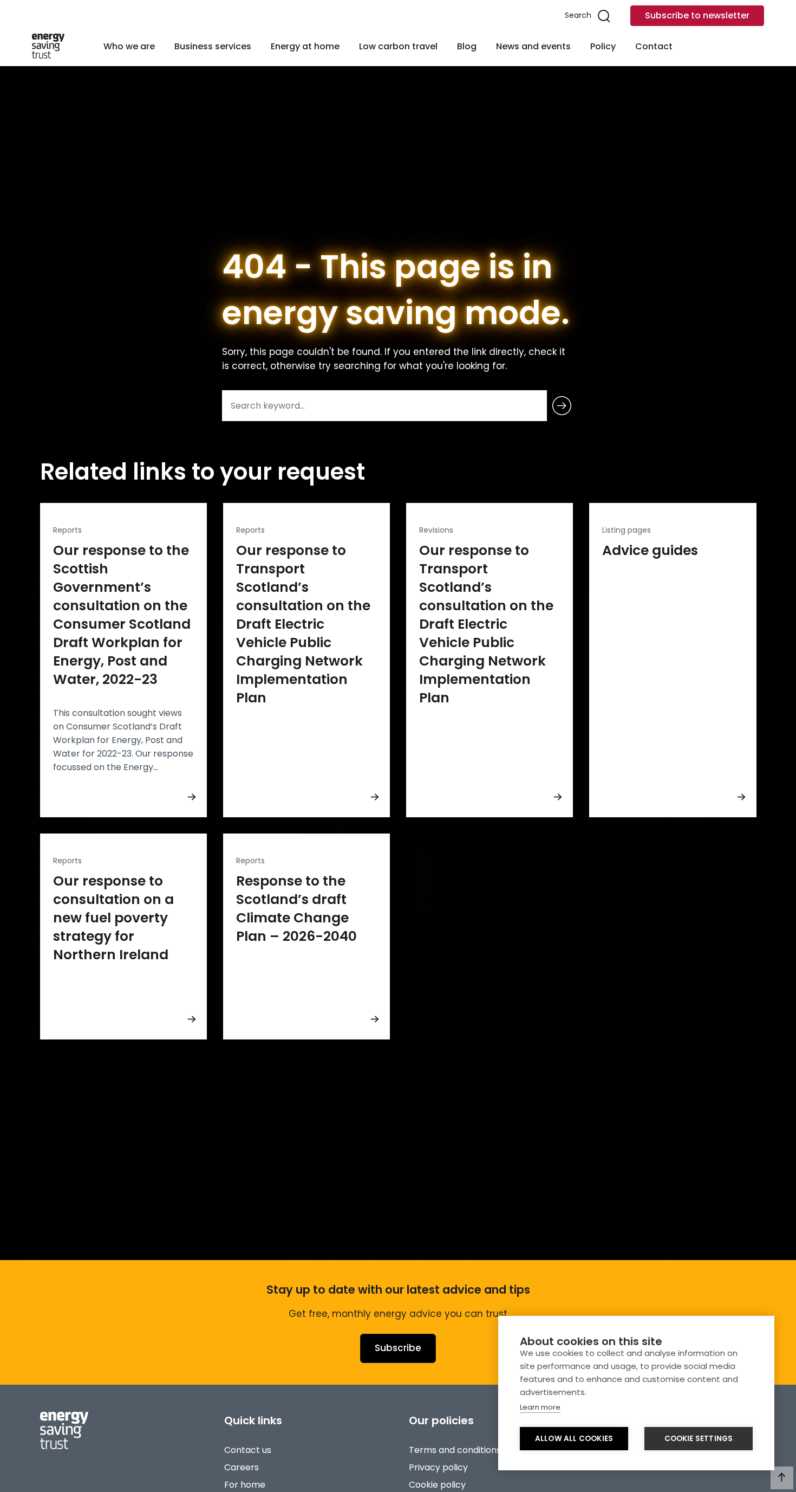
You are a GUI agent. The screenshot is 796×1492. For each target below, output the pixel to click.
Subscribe (398, 1347)
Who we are (129, 46)
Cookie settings (698, 1438)
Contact (654, 46)
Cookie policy (437, 1484)
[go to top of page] (782, 1478)
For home (244, 1484)
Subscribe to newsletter (697, 15)
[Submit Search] (561, 405)
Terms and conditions (455, 1450)
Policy (603, 46)
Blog (467, 46)
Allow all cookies (574, 1438)
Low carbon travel (398, 46)
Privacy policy (438, 1467)
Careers (241, 1467)
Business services (212, 46)
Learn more (540, 1407)
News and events (533, 46)
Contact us (247, 1450)
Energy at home (305, 46)
